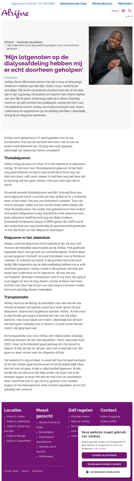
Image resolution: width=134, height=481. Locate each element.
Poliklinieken (46, 456)
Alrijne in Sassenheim (19, 440)
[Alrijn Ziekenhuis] (15, 13)
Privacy (25, 471)
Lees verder (100, 448)
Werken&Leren (102, 3)
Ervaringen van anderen (29, 42)
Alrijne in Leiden (16, 416)
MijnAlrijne (125, 3)
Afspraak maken (80, 416)
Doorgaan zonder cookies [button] (104, 464)
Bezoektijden (46, 432)
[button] (104, 472)
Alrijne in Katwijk (16, 436)
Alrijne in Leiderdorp (18, 421)
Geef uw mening (80, 421)
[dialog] (104, 452)
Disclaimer (37, 471)
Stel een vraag (79, 426)
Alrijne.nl (9, 42)
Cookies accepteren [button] (104, 455)
